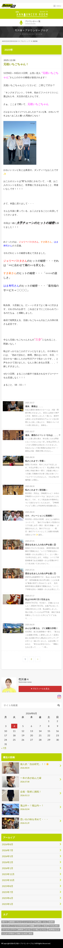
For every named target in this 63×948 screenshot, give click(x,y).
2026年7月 (7, 850)
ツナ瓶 (35, 929)
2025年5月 (7, 904)
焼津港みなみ (54, 929)
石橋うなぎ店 (21, 933)
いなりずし (6, 926)
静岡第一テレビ (15, 922)
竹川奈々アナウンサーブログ (31, 30)
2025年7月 (7, 892)
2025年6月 (7, 898)
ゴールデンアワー (9, 929)
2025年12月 (8, 874)
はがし (39, 926)
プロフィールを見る (41, 688)
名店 (45, 926)
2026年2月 (7, 862)
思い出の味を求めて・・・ (34, 821)
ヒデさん (43, 929)
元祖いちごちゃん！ (16, 64)
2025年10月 (8, 880)
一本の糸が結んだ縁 (30, 779)
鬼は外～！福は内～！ (32, 807)
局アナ (4, 922)
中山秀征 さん (40, 922)
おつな (28, 929)
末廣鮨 (31, 926)
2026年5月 (7, 856)
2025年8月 (7, 886)
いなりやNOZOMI (20, 926)
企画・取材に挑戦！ (30, 793)
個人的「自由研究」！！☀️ (34, 766)
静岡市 (20, 929)
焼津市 (51, 922)
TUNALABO (54, 926)
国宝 (30, 933)
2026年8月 (7, 844)
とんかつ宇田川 (8, 933)
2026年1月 (7, 868)
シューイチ (28, 922)
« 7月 (3, 748)
